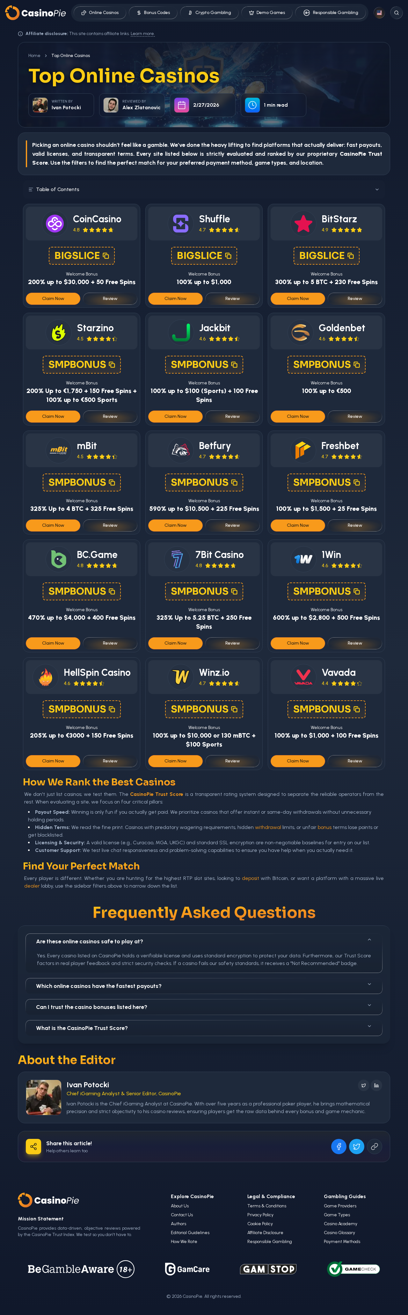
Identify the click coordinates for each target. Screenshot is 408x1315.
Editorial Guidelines (190, 1232)
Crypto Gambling (213, 12)
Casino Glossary (339, 1232)
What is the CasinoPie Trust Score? (82, 1028)
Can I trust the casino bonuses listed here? (91, 1007)
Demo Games (271, 12)
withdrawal (268, 827)
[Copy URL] (374, 1146)
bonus (325, 827)
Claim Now (53, 298)
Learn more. (143, 33)
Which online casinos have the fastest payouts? (99, 986)
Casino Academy (340, 1223)
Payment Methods (342, 1241)
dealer (32, 886)
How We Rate (184, 1241)
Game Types (337, 1215)
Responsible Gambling (335, 12)
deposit (250, 878)
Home (34, 55)
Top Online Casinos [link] (70, 55)
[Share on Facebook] (338, 1146)
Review (110, 298)
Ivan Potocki (88, 1084)
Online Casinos (104, 12)
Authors (178, 1223)
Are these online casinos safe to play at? (89, 941)
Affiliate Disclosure (265, 1232)
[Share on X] (356, 1146)
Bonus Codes (157, 12)
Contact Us (182, 1215)
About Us (180, 1206)
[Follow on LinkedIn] (376, 1085)
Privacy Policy (260, 1215)
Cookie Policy (260, 1223)
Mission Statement (41, 1219)
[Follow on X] (363, 1085)
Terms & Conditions (266, 1206)
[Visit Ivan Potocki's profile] (44, 1097)
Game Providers (340, 1206)
